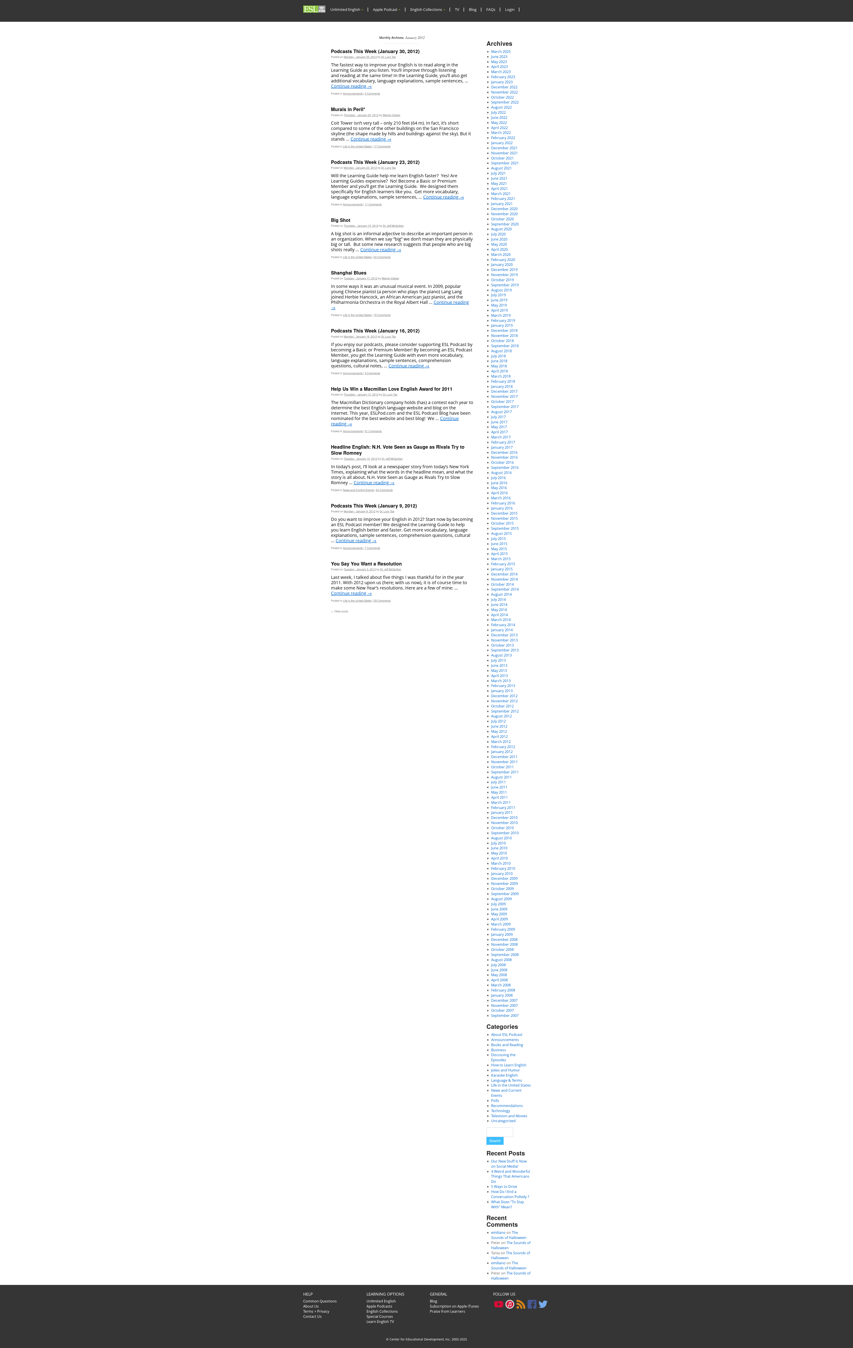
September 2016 (505, 467)
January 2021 (502, 203)
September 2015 (505, 528)
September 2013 (505, 650)
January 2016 (502, 508)
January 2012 (502, 751)
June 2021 (499, 178)
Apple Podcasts (379, 1306)
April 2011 (499, 797)
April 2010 (499, 858)
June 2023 (499, 56)
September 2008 (505, 954)
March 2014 (501, 619)
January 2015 (502, 569)
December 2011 (504, 756)
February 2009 (503, 929)
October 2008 (502, 949)
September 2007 (505, 1015)
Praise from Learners (447, 1311)
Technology (500, 1110)
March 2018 (501, 376)
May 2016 (499, 487)
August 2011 (501, 777)
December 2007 (504, 1000)
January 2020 (502, 264)
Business (498, 1049)
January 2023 (502, 82)
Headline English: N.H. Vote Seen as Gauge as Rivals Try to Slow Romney (397, 449)
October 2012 (502, 706)
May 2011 (499, 792)
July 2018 (498, 356)
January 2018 (502, 386)
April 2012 (499, 736)
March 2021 (501, 193)
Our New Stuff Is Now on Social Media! (509, 1164)
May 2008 (499, 974)
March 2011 (501, 802)
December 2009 (504, 878)
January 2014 (502, 629)
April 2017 (499, 432)
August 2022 (501, 107)
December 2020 (504, 208)
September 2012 (505, 711)
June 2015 (499, 543)
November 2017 (504, 396)
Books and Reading (507, 1044)
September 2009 (505, 893)
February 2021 (503, 198)
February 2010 (503, 868)
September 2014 (505, 589)
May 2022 (499, 122)
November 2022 (504, 92)
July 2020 (498, 234)
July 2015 (498, 538)
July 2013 (498, 660)
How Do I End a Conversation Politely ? (510, 1194)
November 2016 (504, 457)
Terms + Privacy (316, 1311)
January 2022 (502, 142)
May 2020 (499, 244)
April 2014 (499, 614)
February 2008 (503, 990)
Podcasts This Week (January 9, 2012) (374, 505)
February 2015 (503, 564)
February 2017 (503, 442)
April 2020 (499, 249)
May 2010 (499, 853)
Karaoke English (504, 1075)
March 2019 (501, 315)
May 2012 (499, 731)
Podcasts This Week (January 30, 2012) (375, 51)
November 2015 (504, 518)
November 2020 (504, 213)
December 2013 (504, 635)
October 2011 (502, 767)
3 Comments (372, 93)
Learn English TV (380, 1321)
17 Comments (382, 146)
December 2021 (504, 147)
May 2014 (499, 609)
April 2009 (499, 919)
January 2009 (502, 934)
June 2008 (499, 970)
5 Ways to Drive (504, 1186)
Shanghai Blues (349, 272)
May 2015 (499, 548)
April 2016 (499, 492)
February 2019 (503, 320)
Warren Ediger (391, 115)
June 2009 (499, 909)
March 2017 (501, 437)
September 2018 (505, 345)
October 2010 (502, 827)
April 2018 (499, 371)
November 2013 (504, 640)
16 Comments (382, 315)
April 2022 (499, 127)
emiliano (498, 1232)
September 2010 (505, 832)
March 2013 (501, 680)
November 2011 (504, 761)
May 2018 (499, 366)
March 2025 (501, 51)
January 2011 (502, 812)
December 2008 (504, 939)
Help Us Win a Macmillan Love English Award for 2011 (391, 388)
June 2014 (499, 604)
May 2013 (499, 670)
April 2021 (499, 188)
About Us (311, 1306)
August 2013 (501, 655)
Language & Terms (506, 1080)
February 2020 (503, 259)
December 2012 (504, 695)
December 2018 (504, 330)
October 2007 (502, 1010)
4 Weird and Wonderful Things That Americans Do (510, 1176)
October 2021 (502, 158)
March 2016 (501, 498)
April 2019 (499, 310)
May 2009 (499, 914)
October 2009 (502, 888)
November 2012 (504, 701)
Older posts (339, 611)
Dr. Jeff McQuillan (393, 225)
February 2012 (503, 746)
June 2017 (499, 422)
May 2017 (499, 426)
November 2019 (504, 274)
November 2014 (504, 579)
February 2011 (503, 807)
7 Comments (372, 548)
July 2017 (498, 416)
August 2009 (501, 898)
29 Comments (382, 600)
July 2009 (498, 904)
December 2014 (504, 574)
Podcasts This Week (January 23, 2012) (375, 162)
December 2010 (504, 817)
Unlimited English (345, 9)
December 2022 (504, 87)
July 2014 (498, 599)
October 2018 (502, 340)
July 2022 (498, 112)
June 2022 (499, 117)
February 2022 (503, 137)
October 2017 (502, 401)
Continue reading (351, 86)
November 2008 (504, 944)
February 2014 (503, 624)
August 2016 (501, 472)
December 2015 (504, 513)
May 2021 (499, 183)
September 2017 (505, 406)
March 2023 (501, 71)
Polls (495, 1100)
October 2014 (502, 584)
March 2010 (501, 863)
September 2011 (505, 772)
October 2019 (502, 279)
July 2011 (498, 782)
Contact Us (312, 1316)
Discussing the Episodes (503, 1057)
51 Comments (373, 431)
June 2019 (499, 300)
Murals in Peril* (348, 109)
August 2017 (501, 411)
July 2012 (498, 721)
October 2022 (502, 97)
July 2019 (498, 295)
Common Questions (320, 1301)
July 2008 (498, 964)
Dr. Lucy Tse (388, 57)
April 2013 (499, 675)
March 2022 (501, 132)
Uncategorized (503, 1120)
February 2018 (503, 381)
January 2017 (502, 447)
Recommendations (507, 1105)
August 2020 (501, 229)
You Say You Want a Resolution (366, 563)
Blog (472, 9)
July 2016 (498, 477)
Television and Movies (509, 1115)
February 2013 (503, 685)
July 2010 (498, 843)
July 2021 (498, 173)
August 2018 (501, 350)
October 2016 (502, 462)
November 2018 (504, 335)
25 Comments (384, 490)
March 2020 (501, 254)
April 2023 (499, 66)
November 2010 (504, 822)
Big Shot (340, 220)
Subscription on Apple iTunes (454, 1306)
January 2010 (502, 873)
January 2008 (502, 995)
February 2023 (503, 76)
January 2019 (502, 325)
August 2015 (501, 533)
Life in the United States (357, 146)
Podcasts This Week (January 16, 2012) (375, 330)
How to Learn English (508, 1065)
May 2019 (499, 305)
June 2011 (499, 787)
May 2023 (499, 61)
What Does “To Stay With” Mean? (507, 1204)
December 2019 (504, 269)
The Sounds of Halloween (508, 1235)
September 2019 (505, 285)
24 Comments (382, 257)
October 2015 (502, 523)
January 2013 (502, 690)
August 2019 (501, 290)
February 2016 (503, 503)
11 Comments (373, 204)
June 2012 (499, 726)
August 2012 (501, 716)
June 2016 (499, 482)
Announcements (353, 93)
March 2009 (501, 924)
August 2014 (501, 594)
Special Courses (380, 1316)
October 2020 (502, 219)
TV (457, 9)
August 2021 (501, 168)
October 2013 (502, 645)
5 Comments (372, 373)
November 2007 (504, 1005)
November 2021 (504, 153)
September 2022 (505, 102)
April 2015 (499, 553)
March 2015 (501, 558)
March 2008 (501, 985)
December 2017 (504, 391)
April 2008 (499, 980)
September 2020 (505, 224)
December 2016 (504, 452)
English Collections (426, 9)
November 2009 (504, 883)
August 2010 (501, 838)
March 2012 (501, 741)
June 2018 (499, 360)
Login (509, 9)
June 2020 (499, 239)
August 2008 (501, 959)
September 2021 (505, 163)
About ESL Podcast (506, 1034)
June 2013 (499, 665)
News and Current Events (358, 490)
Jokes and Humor (505, 1070)
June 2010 (499, 848)
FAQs (490, 9)
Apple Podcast (385, 9)
